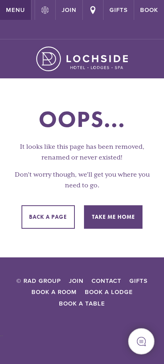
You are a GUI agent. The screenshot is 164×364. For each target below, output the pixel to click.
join (69, 10)
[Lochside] (82, 58)
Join (76, 280)
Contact (106, 280)
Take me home (113, 216)
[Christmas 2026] (45, 10)
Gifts (118, 10)
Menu (15, 10)
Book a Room (54, 292)
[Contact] (93, 10)
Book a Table (82, 303)
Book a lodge (109, 292)
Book (149, 10)
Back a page (48, 216)
